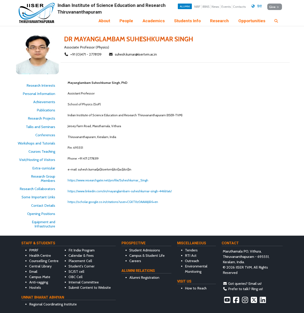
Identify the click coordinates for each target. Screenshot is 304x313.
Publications (46, 110)
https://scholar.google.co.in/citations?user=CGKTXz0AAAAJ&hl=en (113, 202)
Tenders (191, 250)
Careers (135, 261)
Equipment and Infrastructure (43, 224)
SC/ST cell (76, 271)
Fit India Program (82, 250)
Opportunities (251, 20)
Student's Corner (82, 266)
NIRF (197, 7)
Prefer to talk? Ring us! (245, 289)
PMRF (34, 250)
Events (226, 7)
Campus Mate (39, 277)
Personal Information (39, 94)
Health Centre (40, 255)
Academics (154, 20)
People (126, 20)
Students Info (187, 20)
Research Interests (40, 85)
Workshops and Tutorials (36, 143)
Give (272, 7)
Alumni (185, 6)
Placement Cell (80, 261)
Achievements (44, 102)
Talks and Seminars (40, 127)
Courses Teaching (41, 151)
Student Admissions (144, 250)
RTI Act (191, 255)
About (104, 20)
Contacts (239, 7)
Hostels (35, 287)
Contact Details (43, 205)
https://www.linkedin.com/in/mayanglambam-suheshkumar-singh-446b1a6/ (120, 191)
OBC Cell (76, 277)
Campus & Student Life (147, 255)
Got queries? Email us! (244, 283)
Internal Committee (84, 282)
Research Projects (41, 118)
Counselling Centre (44, 261)
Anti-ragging (38, 282)
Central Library (40, 266)
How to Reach (196, 288)
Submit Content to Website (90, 287)
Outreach (192, 261)
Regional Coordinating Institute (53, 304)
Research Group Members (43, 178)
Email (33, 271)
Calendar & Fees (81, 255)
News (215, 7)
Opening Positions (41, 214)
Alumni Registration (144, 277)
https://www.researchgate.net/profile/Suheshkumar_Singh (108, 180)
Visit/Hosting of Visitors (37, 160)
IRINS (206, 7)
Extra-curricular (43, 168)
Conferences (45, 135)
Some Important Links (38, 197)
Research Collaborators (37, 189)
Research (219, 20)
